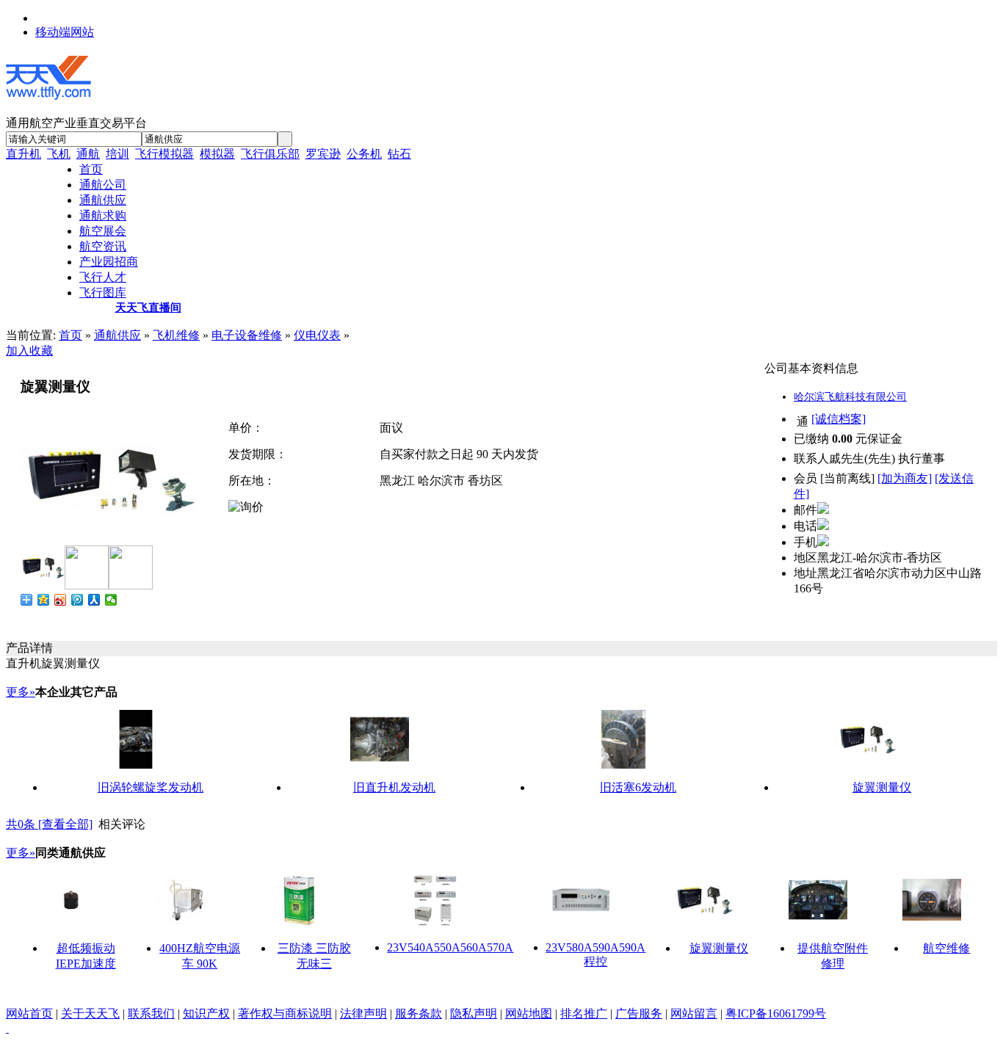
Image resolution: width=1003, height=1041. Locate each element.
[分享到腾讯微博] (77, 600)
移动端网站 (64, 32)
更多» (20, 692)
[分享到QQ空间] (43, 600)
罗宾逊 (323, 154)
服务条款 (418, 1013)
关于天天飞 (90, 1013)
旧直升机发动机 (394, 787)
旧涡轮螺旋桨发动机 (150, 787)
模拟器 (217, 154)
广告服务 (638, 1013)
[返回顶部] (7, 1028)
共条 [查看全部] (49, 824)
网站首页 (29, 1013)
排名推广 (583, 1013)
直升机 (23, 154)
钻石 (399, 154)
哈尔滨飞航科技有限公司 (850, 396)
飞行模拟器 (164, 154)
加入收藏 (29, 350)
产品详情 (29, 648)
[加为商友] (904, 478)
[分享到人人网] (94, 600)
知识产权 (206, 1013)
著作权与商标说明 (285, 1013)
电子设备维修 (246, 335)
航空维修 (946, 948)
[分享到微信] (111, 600)
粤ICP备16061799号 (775, 1013)
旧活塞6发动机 (638, 787)
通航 (88, 154)
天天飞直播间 (148, 307)
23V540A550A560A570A (450, 947)
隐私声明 (473, 1013)
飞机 (58, 154)
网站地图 (528, 1013)
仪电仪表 (317, 335)
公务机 (364, 154)
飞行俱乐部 (270, 154)
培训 (117, 154)
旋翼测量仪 (881, 787)
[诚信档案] (838, 419)
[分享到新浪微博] (60, 600)
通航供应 (117, 335)
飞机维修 (176, 335)
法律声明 (363, 1013)
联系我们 (151, 1013)
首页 (70, 335)
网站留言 (693, 1013)
